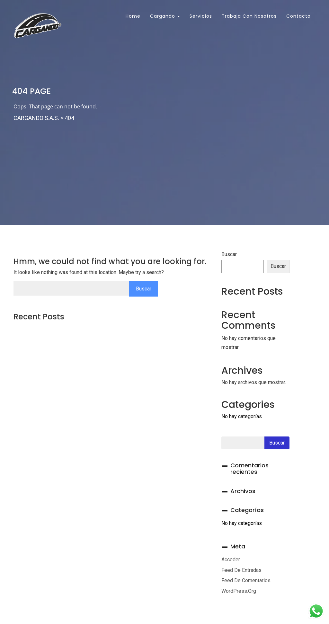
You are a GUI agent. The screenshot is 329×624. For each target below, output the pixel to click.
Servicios (201, 16)
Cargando (163, 16)
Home (132, 16)
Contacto (298, 16)
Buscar (229, 254)
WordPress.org (238, 591)
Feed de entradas (241, 570)
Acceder (230, 559)
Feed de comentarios (246, 580)
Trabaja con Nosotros (249, 16)
